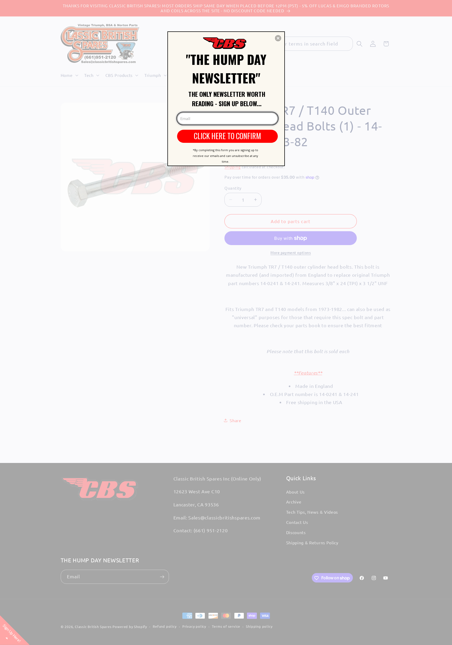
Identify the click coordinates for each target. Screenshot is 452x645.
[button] (278, 38)
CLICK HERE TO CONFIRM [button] (227, 136)
